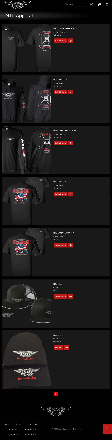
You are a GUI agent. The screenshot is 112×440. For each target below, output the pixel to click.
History (19, 424)
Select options (60, 41)
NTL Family (34, 424)
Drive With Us (31, 434)
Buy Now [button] (58, 347)
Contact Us (14, 434)
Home (7, 424)
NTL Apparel (13, 429)
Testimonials (30, 429)
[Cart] (91, 4)
